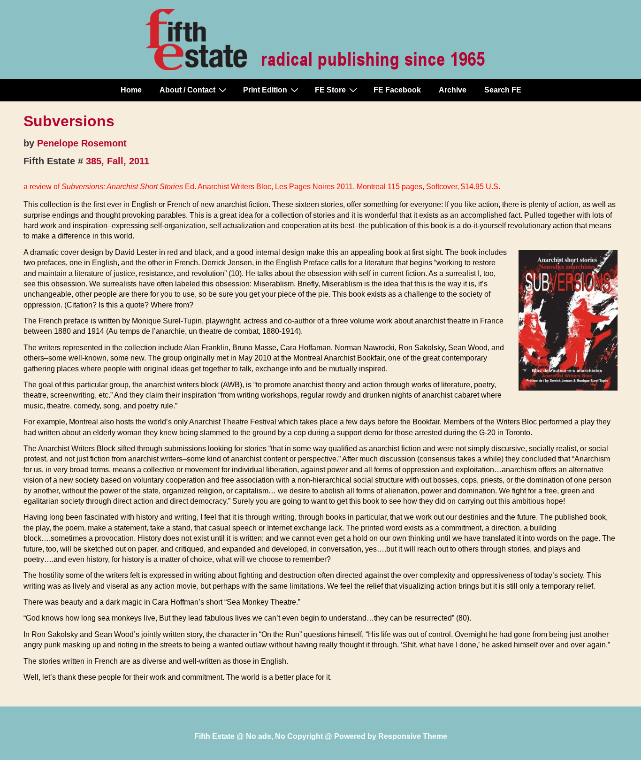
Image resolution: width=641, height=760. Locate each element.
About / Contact (187, 90)
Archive (452, 90)
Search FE (502, 90)
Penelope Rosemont (82, 143)
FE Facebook (397, 90)
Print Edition (265, 90)
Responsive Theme (412, 736)
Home (131, 90)
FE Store (330, 90)
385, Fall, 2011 (117, 161)
